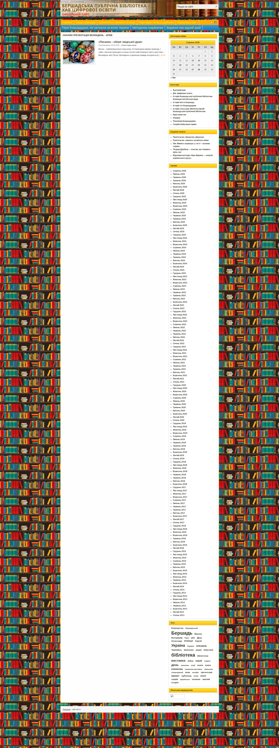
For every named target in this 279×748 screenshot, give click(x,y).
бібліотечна (202, 656)
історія (175, 682)
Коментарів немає (129, 45)
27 (193, 69)
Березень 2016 (180, 545)
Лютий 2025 (178, 228)
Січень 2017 (178, 522)
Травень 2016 (179, 538)
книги (208, 665)
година (207, 661)
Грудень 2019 (179, 423)
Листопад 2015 (180, 554)
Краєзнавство (186, 23)
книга (200, 665)
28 (199, 69)
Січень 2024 (178, 270)
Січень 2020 (178, 420)
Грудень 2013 (179, 593)
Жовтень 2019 (179, 430)
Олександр (176, 641)
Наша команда (86, 22)
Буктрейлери (179, 90)
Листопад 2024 (180, 238)
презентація (206, 672)
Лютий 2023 (178, 305)
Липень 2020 (179, 401)
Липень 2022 (179, 327)
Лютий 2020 (178, 417)
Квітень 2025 (179, 222)
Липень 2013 (179, 602)
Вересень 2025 (180, 206)
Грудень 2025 (179, 196)
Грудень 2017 (179, 487)
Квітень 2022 (179, 337)
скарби (174, 679)
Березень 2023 (180, 302)
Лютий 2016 (178, 548)
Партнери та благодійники (156, 22)
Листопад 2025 (180, 199)
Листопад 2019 (180, 427)
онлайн (195, 672)
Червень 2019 (179, 443)
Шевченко (189, 650)
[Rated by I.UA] (177, 698)
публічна (186, 676)
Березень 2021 (180, 375)
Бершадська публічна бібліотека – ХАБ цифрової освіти (106, 8)
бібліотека (183, 655)
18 (180, 65)
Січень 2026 (178, 193)
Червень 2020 (179, 404)
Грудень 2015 (179, 551)
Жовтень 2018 (179, 468)
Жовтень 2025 (179, 203)
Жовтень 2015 (179, 558)
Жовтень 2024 (179, 241)
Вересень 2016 (180, 535)
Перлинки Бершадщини (184, 121)
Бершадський (192, 628)
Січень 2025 (178, 231)
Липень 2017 (179, 503)
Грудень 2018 (179, 462)
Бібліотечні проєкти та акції (117, 22)
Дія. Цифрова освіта (182, 93)
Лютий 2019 (178, 455)
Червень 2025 (179, 215)
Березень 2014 (180, 583)
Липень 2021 (179, 363)
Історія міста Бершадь (183, 102)
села (196, 676)
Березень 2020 (180, 414)
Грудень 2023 (179, 273)
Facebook (215, 22)
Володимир (176, 638)
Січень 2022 (178, 343)
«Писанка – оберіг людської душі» (120, 42)
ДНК (193, 638)
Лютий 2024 (178, 267)
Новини (67, 22)
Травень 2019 (179, 446)
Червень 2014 (179, 580)
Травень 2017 (179, 510)
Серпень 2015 (179, 561)
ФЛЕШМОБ (201, 646)
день (175, 665)
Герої (187, 638)
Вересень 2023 (180, 283)
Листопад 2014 (180, 574)
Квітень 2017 (179, 513)
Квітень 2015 (179, 567)
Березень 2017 (180, 516)
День (199, 638)
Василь (198, 634)
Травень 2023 (179, 295)
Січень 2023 (178, 308)
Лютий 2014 (178, 586)
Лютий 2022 (178, 340)
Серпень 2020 (179, 398)
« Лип (173, 78)
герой (198, 661)
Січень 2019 (178, 458)
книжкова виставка (193, 669)
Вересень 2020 (180, 395)
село (203, 676)
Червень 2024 (179, 254)
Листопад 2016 (180, 529)
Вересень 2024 (180, 244)
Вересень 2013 (180, 599)
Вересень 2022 (180, 321)
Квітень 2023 (179, 299)
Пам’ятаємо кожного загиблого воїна (191, 140)
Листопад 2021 (180, 350)
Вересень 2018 (180, 471)
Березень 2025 (180, 225)
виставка (178, 660)
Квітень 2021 (179, 372)
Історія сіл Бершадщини (184, 105)
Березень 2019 (180, 452)
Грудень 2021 (179, 347)
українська (185, 679)
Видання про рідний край (184, 27)
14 (199, 60)
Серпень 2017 (179, 500)
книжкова (177, 669)
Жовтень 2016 (179, 532)
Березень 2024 (180, 263)
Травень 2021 (179, 369)
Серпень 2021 (179, 359)
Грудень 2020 (179, 385)
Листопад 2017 (180, 490)
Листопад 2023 (180, 276)
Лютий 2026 (178, 190)
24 (174, 69)
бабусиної (208, 650)
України (190, 646)
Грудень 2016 (179, 526)
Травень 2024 (179, 257)
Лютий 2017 (178, 519)
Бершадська (177, 628)
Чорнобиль (176, 650)
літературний (177, 672)
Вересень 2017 (180, 497)
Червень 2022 (179, 331)
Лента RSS (211, 22)
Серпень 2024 (179, 247)
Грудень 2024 (179, 235)
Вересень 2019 (180, 433)
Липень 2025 (179, 212)
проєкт (175, 676)
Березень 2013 (180, 609)
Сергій (198, 641)
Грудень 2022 (179, 311)
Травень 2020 (179, 407)
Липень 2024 (179, 251)
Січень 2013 (178, 615)
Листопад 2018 (180, 465)
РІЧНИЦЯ (188, 641)
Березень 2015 (180, 570)
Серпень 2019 (179, 436)
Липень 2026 (179, 174)
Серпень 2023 (179, 286)
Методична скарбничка (147, 27)
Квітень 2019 (179, 449)
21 (199, 65)
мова (187, 672)
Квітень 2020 (179, 411)
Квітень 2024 (179, 260)
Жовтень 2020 (179, 391)
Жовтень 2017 (179, 494)
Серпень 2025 (179, 209)
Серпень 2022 (179, 324)
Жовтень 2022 (179, 318)
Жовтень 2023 (179, 279)
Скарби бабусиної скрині (184, 124)
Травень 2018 (179, 478)
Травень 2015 (179, 564)
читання (196, 679)
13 (193, 60)
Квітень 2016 (179, 542)
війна (190, 661)
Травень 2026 (179, 180)
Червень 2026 (179, 177)
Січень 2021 (178, 382)
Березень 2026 (180, 187)
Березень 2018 (180, 484)
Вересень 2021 (180, 356)
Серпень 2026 (179, 171)
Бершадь (181, 633)
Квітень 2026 (179, 183)
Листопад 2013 (180, 596)
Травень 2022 (179, 334)
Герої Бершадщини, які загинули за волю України (95, 27)
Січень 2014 (178, 590)
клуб (193, 665)
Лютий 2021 (178, 379)
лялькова (208, 669)
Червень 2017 (179, 506)
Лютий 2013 (178, 612)
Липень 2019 (179, 439)
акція (199, 650)
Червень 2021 (179, 366)
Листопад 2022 (180, 315)
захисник (185, 665)
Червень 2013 (179, 606)
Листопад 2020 (180, 388)
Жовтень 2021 (179, 353)
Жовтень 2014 (179, 577)
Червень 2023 (179, 292)
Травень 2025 (179, 219)
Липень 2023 (179, 289)
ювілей (206, 679)
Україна (178, 645)
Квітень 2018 (179, 481)
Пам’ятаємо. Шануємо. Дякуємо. (188, 137)
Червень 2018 (179, 474)
